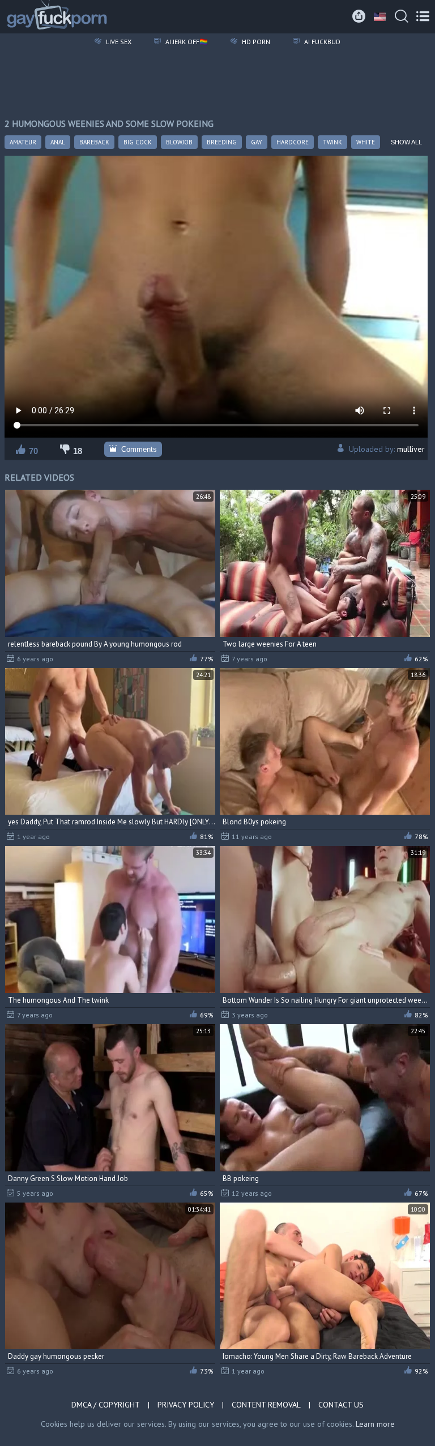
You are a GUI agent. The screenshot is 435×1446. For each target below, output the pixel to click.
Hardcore (292, 142)
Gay (256, 142)
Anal (57, 142)
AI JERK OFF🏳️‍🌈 (186, 41)
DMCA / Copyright (105, 1405)
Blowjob (179, 142)
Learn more (375, 1424)
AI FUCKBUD (321, 41)
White (365, 142)
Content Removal (266, 1405)
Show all (406, 142)
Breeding (222, 142)
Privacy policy (185, 1405)
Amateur (23, 142)
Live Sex (117, 41)
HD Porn (255, 41)
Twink (332, 142)
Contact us (341, 1405)
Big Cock (137, 142)
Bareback (94, 142)
